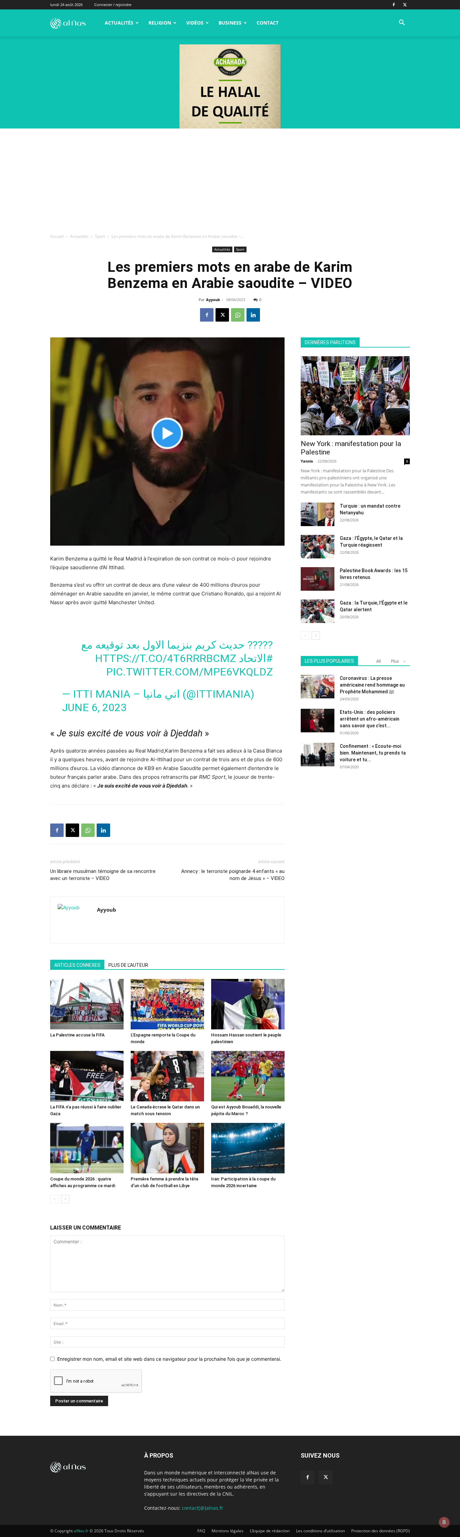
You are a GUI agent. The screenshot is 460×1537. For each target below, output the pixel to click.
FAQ (201, 1531)
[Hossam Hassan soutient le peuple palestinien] (248, 1004)
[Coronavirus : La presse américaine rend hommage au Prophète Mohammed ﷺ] (317, 686)
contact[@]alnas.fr (202, 1508)
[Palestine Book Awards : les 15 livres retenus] (317, 579)
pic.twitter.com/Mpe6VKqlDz (189, 671)
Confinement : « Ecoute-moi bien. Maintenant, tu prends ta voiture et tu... (373, 752)
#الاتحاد (256, 658)
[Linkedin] (253, 315)
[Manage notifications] (444, 1522)
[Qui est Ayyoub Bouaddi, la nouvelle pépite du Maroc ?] (248, 1076)
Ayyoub (213, 299)
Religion (160, 23)
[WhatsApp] (237, 315)
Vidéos (194, 23)
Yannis (307, 461)
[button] (402, 23)
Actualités (119, 23)
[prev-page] (54, 1199)
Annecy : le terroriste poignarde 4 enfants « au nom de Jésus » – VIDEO (233, 874)
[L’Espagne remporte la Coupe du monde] (167, 1004)
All (378, 661)
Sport (100, 236)
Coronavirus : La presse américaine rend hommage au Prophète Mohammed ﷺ (372, 684)
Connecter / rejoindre (112, 4)
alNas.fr (81, 1531)
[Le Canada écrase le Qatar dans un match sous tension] (167, 1076)
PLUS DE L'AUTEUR (128, 965)
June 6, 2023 (94, 707)
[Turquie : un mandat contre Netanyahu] (317, 514)
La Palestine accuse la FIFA (77, 1034)
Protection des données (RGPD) (380, 1531)
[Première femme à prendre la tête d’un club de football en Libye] (167, 1148)
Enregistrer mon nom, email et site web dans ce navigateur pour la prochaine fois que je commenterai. (169, 1359)
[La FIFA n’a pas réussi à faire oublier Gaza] (87, 1076)
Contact (267, 23)
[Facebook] (394, 4)
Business (230, 23)
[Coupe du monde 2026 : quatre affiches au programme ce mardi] (87, 1148)
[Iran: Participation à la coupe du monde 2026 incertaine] (248, 1148)
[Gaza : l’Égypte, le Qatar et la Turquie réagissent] (317, 546)
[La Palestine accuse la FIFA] (87, 1004)
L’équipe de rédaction (270, 1531)
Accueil (57, 236)
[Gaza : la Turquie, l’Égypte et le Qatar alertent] (317, 611)
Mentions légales (227, 1531)
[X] (405, 4)
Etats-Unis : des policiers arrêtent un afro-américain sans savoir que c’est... (369, 718)
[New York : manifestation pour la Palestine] (355, 395)
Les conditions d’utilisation (320, 1531)
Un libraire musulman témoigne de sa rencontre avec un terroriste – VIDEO (103, 874)
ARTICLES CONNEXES (77, 965)
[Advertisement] (230, 179)
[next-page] (65, 1199)
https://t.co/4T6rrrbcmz (165, 658)
